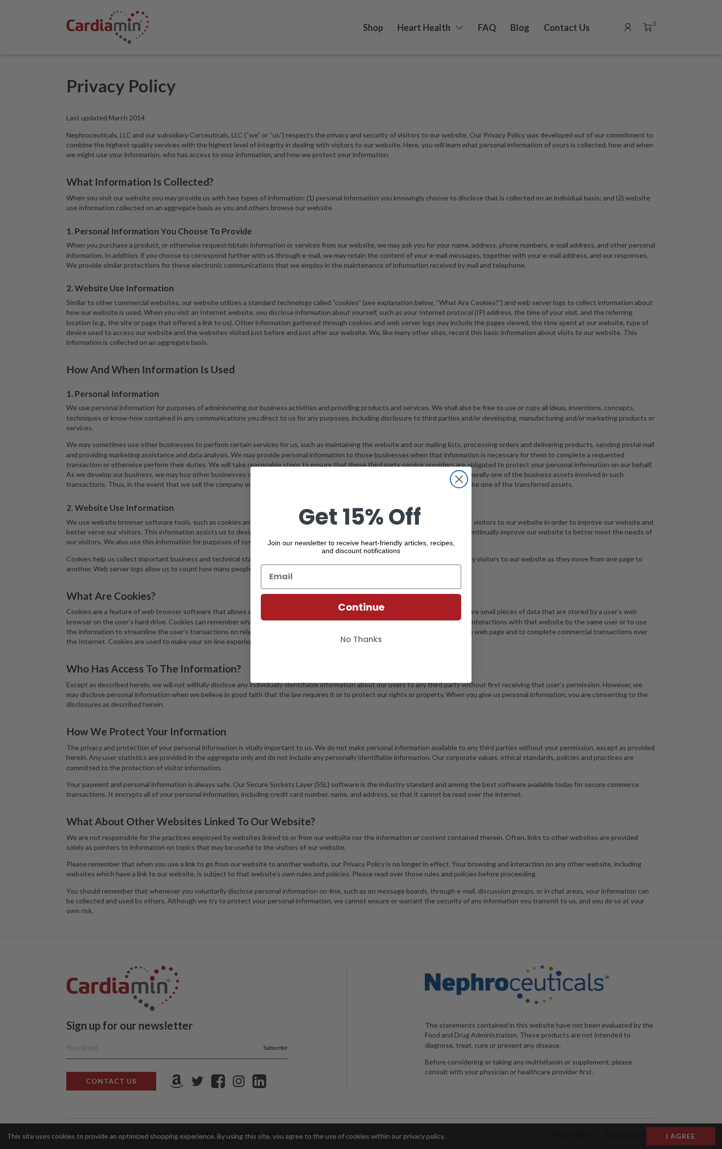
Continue (361, 607)
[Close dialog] (459, 479)
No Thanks (361, 639)
